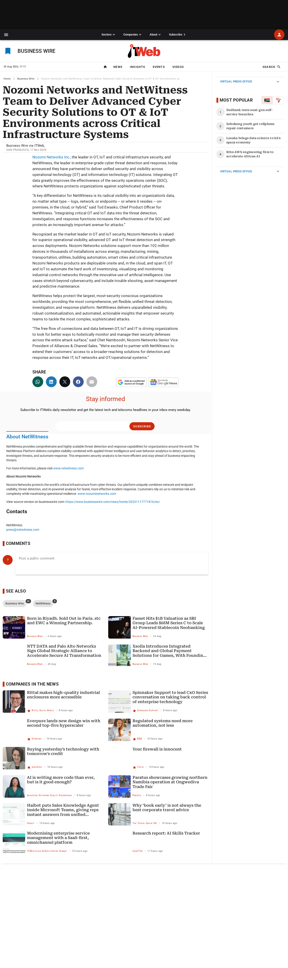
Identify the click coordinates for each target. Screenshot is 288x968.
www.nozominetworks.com (97, 493)
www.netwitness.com (68, 468)
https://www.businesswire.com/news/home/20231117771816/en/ (112, 502)
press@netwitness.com (22, 529)
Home (7, 78)
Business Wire (26, 78)
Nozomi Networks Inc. (51, 157)
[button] (6, 34)
